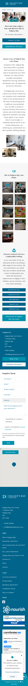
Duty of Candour (8, 592)
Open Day (10, 10)
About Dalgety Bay (9, 537)
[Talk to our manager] (24, 677)
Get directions (10, 452)
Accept (12, 676)
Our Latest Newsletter (10, 552)
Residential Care (14, 290)
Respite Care (14, 304)
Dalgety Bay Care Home (11, 638)
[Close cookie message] (21, 655)
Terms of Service (20, 435)
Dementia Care (14, 295)
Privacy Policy (9, 435)
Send (8, 443)
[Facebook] (3, 603)
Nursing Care (14, 299)
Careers (5, 567)
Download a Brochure (13, 364)
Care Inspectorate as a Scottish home (13, 546)
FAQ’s (4, 563)
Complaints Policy (8, 589)
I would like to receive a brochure (14, 420)
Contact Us (6, 559)
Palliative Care (14, 309)
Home (4, 10)
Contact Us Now (14, 40)
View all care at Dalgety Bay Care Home (14, 318)
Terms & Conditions (9, 577)
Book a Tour (14, 359)
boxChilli (14, 684)
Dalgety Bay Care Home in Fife (13, 555)
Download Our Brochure (14, 46)
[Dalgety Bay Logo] (14, 3)
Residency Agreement (10, 585)
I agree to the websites (15, 428)
